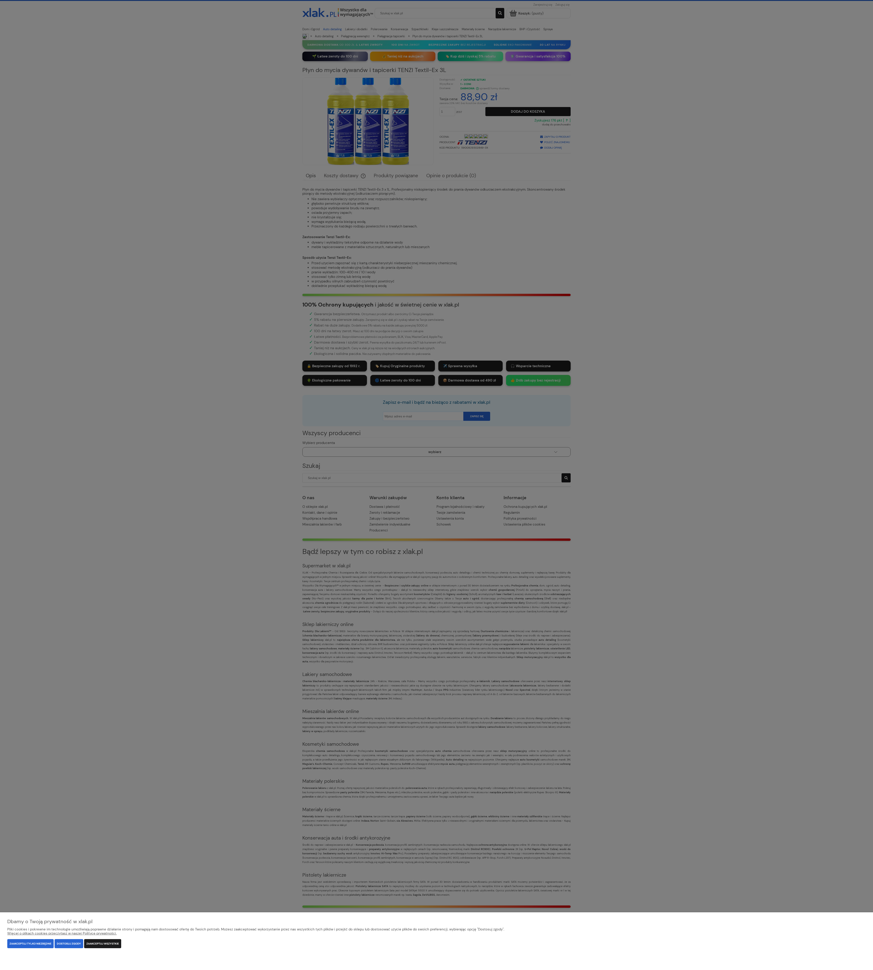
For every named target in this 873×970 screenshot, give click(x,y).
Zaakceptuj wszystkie (102, 943)
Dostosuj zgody (69, 943)
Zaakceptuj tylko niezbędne (30, 943)
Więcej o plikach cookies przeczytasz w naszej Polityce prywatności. (62, 933)
